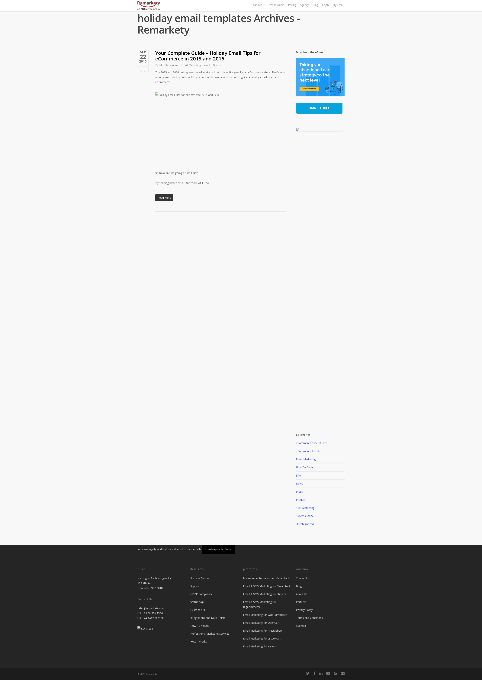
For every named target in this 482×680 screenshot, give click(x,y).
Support (195, 586)
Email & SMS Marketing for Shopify (264, 594)
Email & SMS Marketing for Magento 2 (266, 586)
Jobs (298, 475)
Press (299, 491)
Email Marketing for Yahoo (259, 646)
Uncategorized (305, 524)
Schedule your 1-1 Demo (218, 549)
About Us (301, 594)
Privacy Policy (304, 610)
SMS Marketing (305, 508)
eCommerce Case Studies (311, 443)
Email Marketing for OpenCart (261, 622)
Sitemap (301, 625)
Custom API (197, 610)
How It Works (198, 641)
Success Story (304, 516)
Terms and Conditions (309, 618)
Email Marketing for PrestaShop (262, 630)
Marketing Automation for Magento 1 (266, 578)
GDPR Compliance (201, 594)
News (299, 483)
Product (301, 499)
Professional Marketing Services (209, 633)
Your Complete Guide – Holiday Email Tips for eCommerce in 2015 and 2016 (208, 56)
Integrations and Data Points (208, 618)
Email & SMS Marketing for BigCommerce (259, 604)
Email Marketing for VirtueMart (262, 638)
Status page (197, 602)
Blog (299, 586)
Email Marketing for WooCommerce (265, 615)
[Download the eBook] (320, 98)
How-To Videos (199, 625)
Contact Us (303, 578)
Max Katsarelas (168, 65)
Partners (301, 602)
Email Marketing (191, 65)
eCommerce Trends (308, 451)
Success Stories (199, 578)
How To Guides (211, 65)
